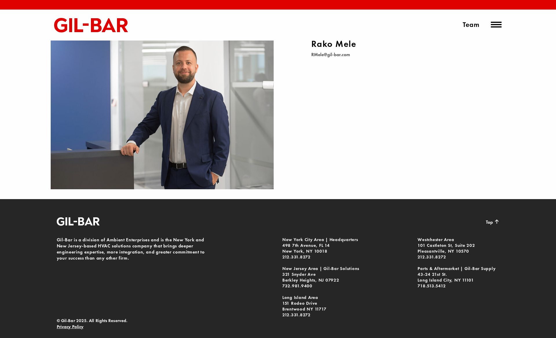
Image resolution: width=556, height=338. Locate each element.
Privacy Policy (70, 327)
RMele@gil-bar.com (330, 55)
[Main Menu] (496, 24)
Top (493, 221)
